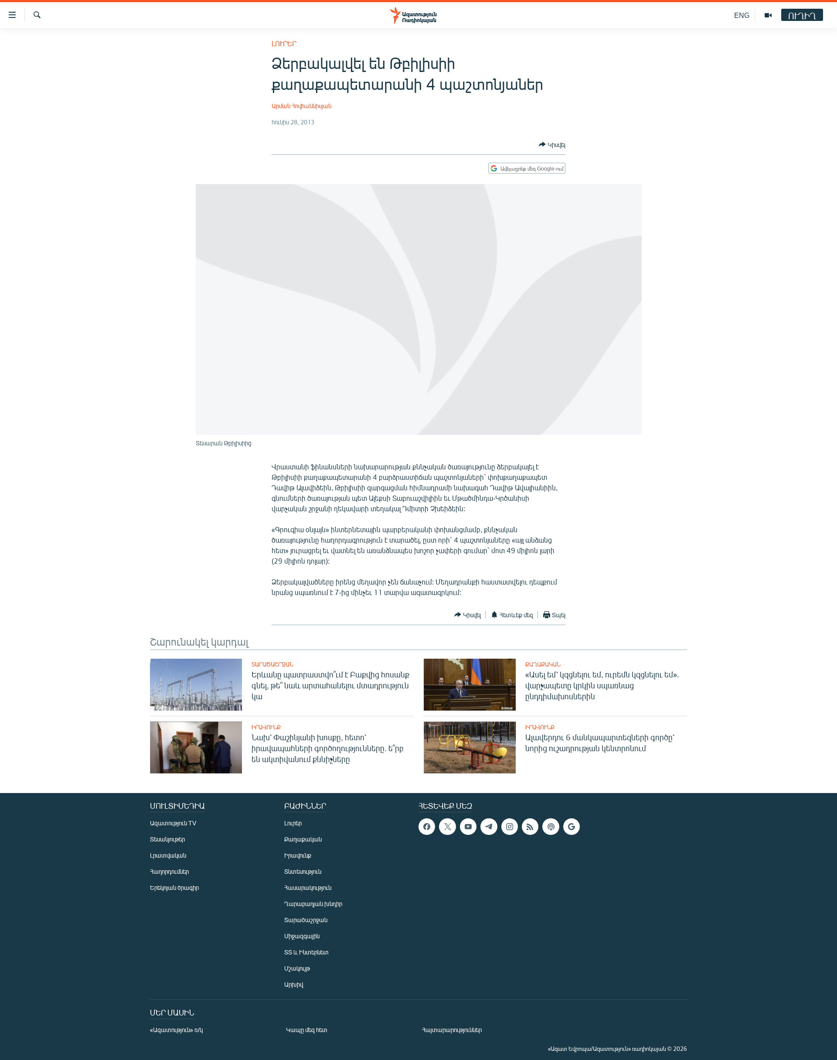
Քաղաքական (543, 664)
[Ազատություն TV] (768, 15)
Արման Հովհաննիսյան (301, 105)
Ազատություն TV (173, 823)
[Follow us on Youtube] (468, 826)
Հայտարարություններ (452, 1029)
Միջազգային (302, 936)
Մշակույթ (297, 968)
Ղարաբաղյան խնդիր (313, 903)
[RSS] (530, 826)
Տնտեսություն (302, 871)
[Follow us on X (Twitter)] (447, 826)
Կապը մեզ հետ (306, 1029)
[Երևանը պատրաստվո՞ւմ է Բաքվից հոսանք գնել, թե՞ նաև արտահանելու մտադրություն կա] (196, 685)
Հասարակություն (307, 887)
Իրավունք (266, 727)
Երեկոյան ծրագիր (174, 887)
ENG (741, 15)
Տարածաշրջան (272, 664)
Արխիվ (293, 984)
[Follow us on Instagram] (509, 826)
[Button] (552, 144)
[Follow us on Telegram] (488, 826)
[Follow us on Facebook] (426, 826)
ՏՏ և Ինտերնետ (306, 952)
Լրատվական (168, 855)
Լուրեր (284, 43)
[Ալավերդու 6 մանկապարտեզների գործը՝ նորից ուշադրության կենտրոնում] (470, 747)
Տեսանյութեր (167, 839)
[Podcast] (550, 826)
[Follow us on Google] (571, 826)
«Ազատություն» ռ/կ (176, 1029)
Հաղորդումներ (169, 871)
